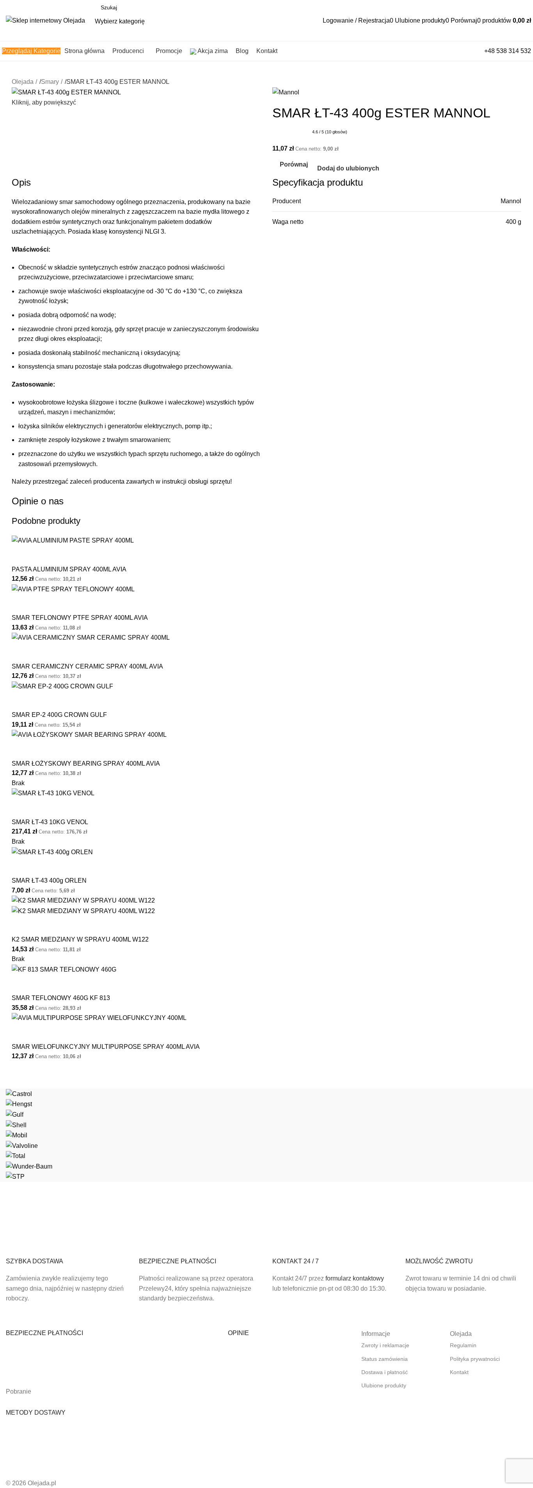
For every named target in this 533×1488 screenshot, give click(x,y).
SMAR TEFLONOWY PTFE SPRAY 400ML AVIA (80, 617)
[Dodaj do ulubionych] (42, 555)
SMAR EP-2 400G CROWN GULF (59, 714)
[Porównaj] (21, 555)
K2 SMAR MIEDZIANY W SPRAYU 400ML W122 (80, 939)
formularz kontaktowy (354, 1278)
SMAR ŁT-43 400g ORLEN (49, 880)
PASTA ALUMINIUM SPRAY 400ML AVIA (69, 569)
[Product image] (83, 910)
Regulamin (463, 1345)
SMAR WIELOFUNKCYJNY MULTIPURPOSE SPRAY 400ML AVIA (106, 1046)
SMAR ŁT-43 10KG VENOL (50, 822)
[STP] (266, 1135)
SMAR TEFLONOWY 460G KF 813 (61, 998)
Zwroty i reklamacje (385, 1345)
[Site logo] (45, 20)
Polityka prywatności (475, 1359)
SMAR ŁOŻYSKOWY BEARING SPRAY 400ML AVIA (86, 763)
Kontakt (459, 1372)
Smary (50, 81)
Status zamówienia (384, 1359)
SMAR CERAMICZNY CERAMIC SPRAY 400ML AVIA (87, 666)
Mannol (511, 201)
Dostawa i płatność (384, 1372)
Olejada (23, 81)
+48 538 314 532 (507, 51)
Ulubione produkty (383, 1385)
